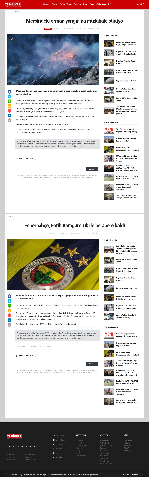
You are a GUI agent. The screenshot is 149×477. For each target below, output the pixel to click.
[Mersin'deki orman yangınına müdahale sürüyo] (53, 59)
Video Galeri (60, 440)
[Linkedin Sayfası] (23, 447)
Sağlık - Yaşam (66, 4)
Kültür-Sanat (101, 4)
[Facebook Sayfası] (6, 447)
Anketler (127, 443)
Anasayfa (10, 12)
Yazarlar (58, 444)
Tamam (136, 475)
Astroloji (127, 451)
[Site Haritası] (31, 447)
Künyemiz (59, 453)
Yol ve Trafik (104, 443)
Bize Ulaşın (59, 457)
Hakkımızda (10, 455)
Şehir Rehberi (105, 461)
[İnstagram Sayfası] (15, 447)
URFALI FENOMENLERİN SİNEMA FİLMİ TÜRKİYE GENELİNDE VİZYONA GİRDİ (126, 168)
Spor (92, 4)
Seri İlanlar (104, 458)
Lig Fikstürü (104, 451)
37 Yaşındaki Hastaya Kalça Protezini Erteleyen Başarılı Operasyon (126, 158)
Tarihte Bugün (105, 453)
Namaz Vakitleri (106, 446)
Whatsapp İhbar (30, 457)
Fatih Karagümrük (91, 305)
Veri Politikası (10, 460)
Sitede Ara (128, 440)
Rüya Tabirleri (129, 448)
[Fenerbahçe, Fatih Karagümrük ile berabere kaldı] (53, 264)
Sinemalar (104, 456)
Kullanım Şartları (31, 455)
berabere (42, 319)
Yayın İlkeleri (10, 457)
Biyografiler (128, 446)
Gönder (91, 169)
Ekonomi (77, 4)
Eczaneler (103, 448)
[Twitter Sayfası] (10, 447)
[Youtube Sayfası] (19, 447)
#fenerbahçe (21, 347)
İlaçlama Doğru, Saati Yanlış (126, 81)
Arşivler (59, 449)
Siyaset (55, 4)
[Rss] (27, 447)
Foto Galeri (60, 436)
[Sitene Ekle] (35, 447)
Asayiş (85, 4)
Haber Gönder (30, 460)
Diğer (110, 4)
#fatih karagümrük (34, 347)
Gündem (46, 4)
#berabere (47, 347)
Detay (126, 475)
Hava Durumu (105, 440)
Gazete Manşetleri (106, 463)
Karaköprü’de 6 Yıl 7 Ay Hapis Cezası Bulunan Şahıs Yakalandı (127, 187)
